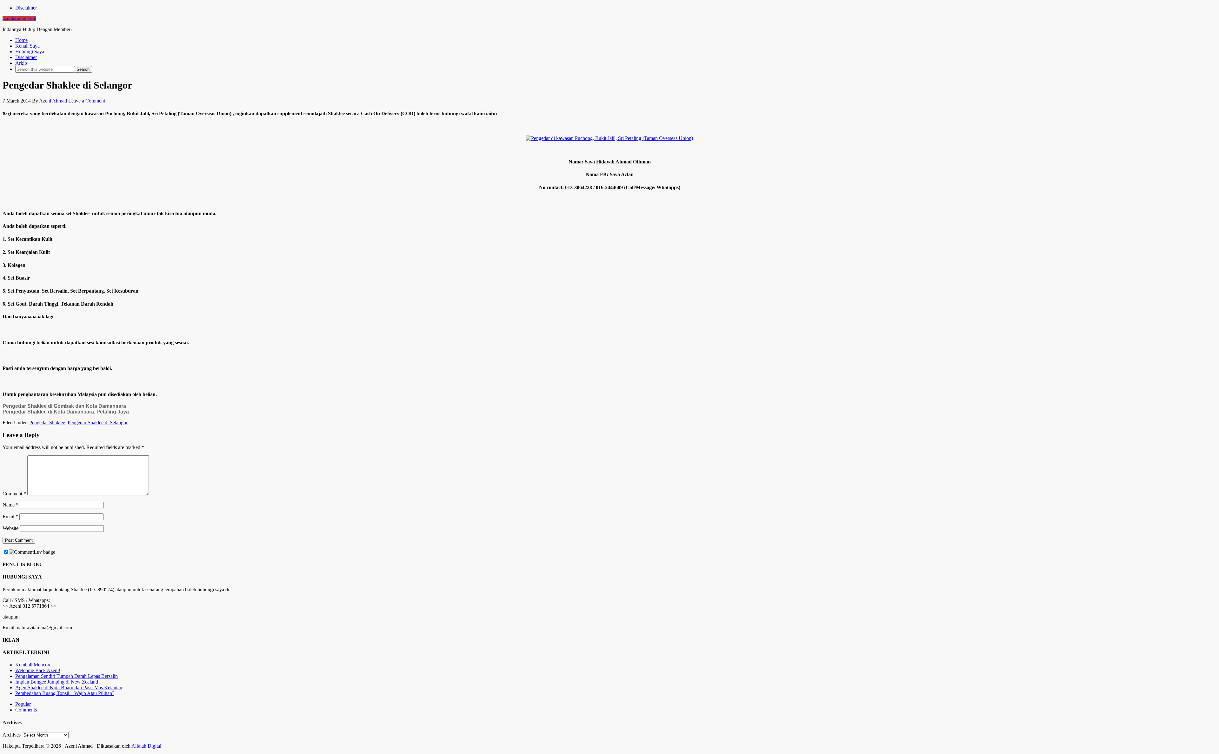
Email (10, 516)
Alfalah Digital (146, 746)
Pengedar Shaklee (47, 422)
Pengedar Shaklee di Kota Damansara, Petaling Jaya (66, 411)
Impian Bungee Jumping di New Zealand (56, 682)
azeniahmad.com (19, 18)
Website (10, 528)
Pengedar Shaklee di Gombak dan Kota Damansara (64, 406)
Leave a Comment (86, 100)
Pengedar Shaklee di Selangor (98, 422)
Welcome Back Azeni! (37, 670)
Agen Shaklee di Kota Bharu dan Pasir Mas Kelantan (68, 687)
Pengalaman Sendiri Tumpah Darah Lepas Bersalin (66, 676)
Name (10, 504)
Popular (23, 704)
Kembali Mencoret (34, 664)
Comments (26, 709)
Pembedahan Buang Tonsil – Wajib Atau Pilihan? (64, 693)
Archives (12, 734)
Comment (14, 493)
